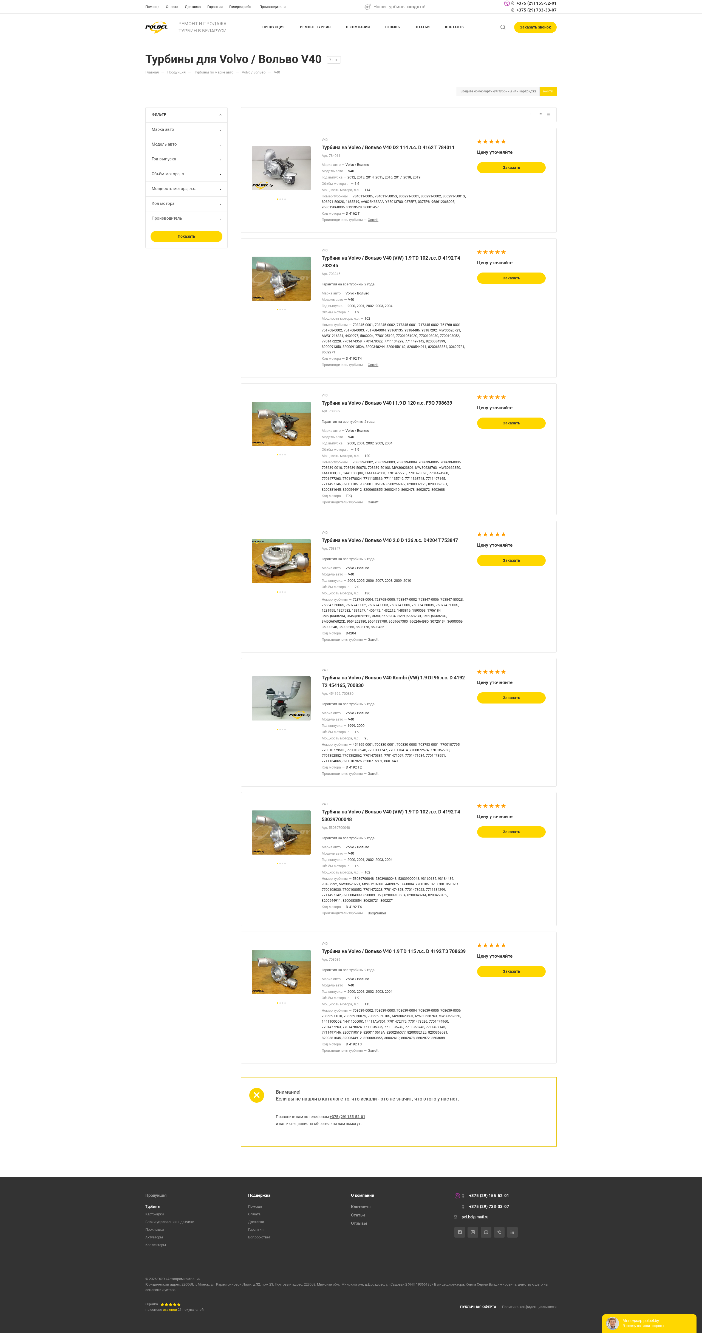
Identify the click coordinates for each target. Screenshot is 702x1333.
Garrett (373, 220)
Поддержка (259, 1195)
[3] (491, 141)
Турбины (152, 1206)
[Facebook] (459, 1232)
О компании (362, 1195)
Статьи (358, 1215)
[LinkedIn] (512, 1232)
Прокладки (154, 1229)
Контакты (360, 1206)
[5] (503, 141)
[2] (485, 141)
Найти (548, 91)
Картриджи (154, 1214)
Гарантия (256, 1229)
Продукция (155, 1195)
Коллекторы (155, 1245)
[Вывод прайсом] (548, 115)
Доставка (256, 1222)
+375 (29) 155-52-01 (537, 3)
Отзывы (359, 1223)
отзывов (170, 1310)
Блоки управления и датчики (169, 1222)
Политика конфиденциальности (529, 1307)
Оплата (254, 1214)
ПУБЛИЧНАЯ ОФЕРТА (478, 1307)
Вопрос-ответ (259, 1237)
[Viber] (499, 1232)
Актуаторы (154, 1237)
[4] (497, 141)
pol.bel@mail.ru (475, 1217)
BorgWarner (377, 913)
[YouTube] (486, 1232)
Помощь (255, 1206)
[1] (479, 141)
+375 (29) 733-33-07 (537, 10)
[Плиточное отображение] (532, 115)
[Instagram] (473, 1232)
